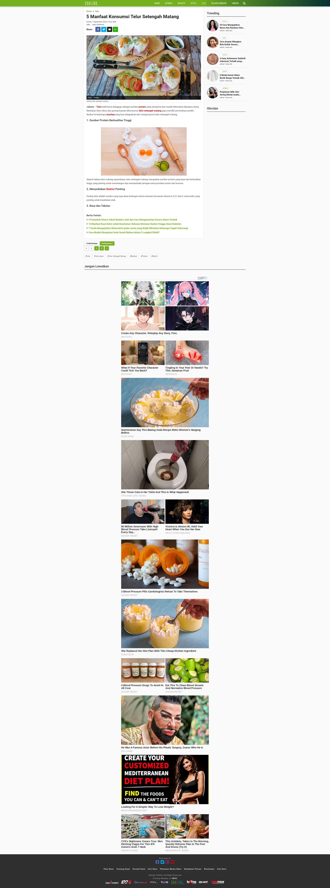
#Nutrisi (154, 256)
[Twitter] (162, 862)
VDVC (174, 878)
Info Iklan (152, 869)
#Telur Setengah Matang (116, 256)
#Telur (87, 256)
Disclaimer (209, 869)
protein (142, 106)
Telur (99, 106)
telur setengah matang (150, 110)
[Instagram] (167, 862)
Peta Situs (109, 869)
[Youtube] (172, 862)
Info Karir (221, 869)
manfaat (110, 114)
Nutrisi (110, 189)
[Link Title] (92, 3)
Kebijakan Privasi (192, 869)
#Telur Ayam (99, 256)
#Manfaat (133, 256)
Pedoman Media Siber (171, 869)
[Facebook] (157, 862)
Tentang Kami (123, 869)
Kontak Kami (139, 869)
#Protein (144, 256)
